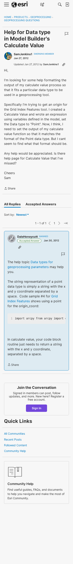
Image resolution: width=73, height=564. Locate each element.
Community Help (15, 451)
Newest (21, 215)
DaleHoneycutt (27, 236)
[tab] (12, 204)
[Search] (59, 4)
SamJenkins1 (23, 54)
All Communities (14, 433)
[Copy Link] (63, 64)
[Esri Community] (19, 4)
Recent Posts (12, 439)
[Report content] (66, 33)
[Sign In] (67, 4)
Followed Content (15, 445)
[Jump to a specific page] (65, 223)
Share (9, 189)
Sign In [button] (36, 408)
